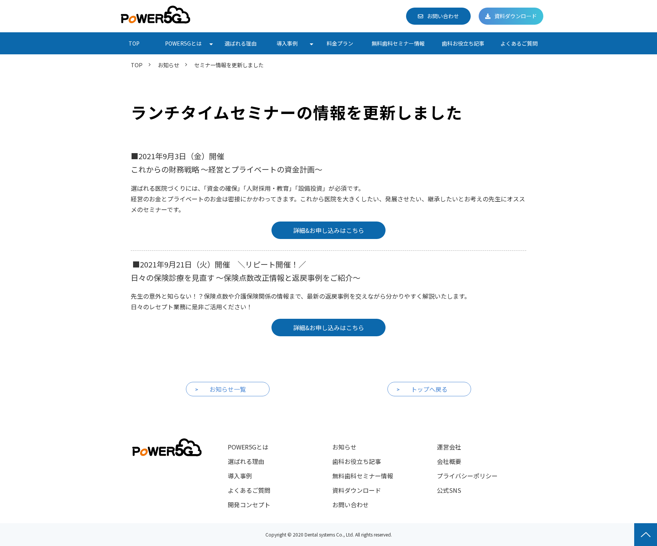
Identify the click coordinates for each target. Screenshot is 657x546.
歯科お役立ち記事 (463, 43)
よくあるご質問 (519, 43)
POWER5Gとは (183, 43)
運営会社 (449, 446)
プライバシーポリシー (467, 475)
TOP (134, 43)
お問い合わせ (443, 16)
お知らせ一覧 (227, 389)
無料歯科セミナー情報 (398, 43)
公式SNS (449, 490)
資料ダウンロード (515, 16)
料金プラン (340, 43)
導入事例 (287, 43)
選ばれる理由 (241, 43)
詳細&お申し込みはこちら (328, 230)
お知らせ (168, 65)
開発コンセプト (249, 504)
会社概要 (449, 461)
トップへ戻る (429, 389)
